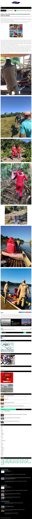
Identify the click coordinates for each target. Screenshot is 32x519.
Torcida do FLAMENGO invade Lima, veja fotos (9, 506)
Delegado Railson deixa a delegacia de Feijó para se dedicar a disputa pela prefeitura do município (16, 323)
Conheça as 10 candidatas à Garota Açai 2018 (9, 402)
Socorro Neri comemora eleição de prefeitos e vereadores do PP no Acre (12, 421)
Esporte (2, 437)
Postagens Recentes (8, 409)
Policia (2, 446)
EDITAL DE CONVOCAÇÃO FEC (4, 324)
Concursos (2, 434)
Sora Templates (8, 517)
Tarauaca (2, 454)
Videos (1, 464)
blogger (28, 332)
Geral (19, 461)
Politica (30, 10)
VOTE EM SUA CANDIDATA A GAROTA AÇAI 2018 (9, 395)
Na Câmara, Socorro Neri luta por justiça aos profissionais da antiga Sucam (12, 417)
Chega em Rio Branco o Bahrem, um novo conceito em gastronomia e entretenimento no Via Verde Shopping (14, 10)
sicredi (2, 453)
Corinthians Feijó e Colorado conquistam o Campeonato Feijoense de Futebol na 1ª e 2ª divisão (14, 509)
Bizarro (2, 430)
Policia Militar (11, 462)
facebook (25, 332)
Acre (1, 427)
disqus (30, 332)
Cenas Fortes (2, 433)
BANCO (9, 459)
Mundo (2, 444)
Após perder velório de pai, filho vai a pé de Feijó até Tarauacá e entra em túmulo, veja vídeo (13, 405)
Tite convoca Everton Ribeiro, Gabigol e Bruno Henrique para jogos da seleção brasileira (14, 502)
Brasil (16, 459)
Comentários (23, 409)
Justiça (2, 443)
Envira (2, 436)
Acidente (2, 426)
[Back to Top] (30, 517)
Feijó (6, 17)
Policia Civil (2, 447)
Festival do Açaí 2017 (3, 440)
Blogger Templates (3, 517)
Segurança (20, 462)
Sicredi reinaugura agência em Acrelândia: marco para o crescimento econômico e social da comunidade (16, 481)
